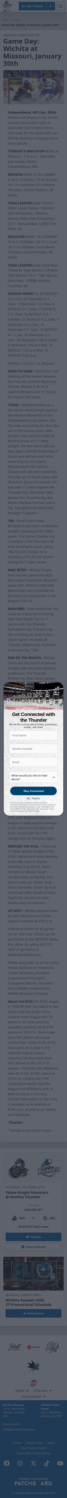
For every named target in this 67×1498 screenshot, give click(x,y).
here (37, 811)
